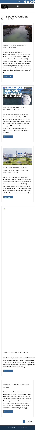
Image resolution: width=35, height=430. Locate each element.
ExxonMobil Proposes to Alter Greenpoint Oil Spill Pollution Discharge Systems (15, 170)
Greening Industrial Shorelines (15, 353)
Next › (31, 421)
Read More (7, 76)
